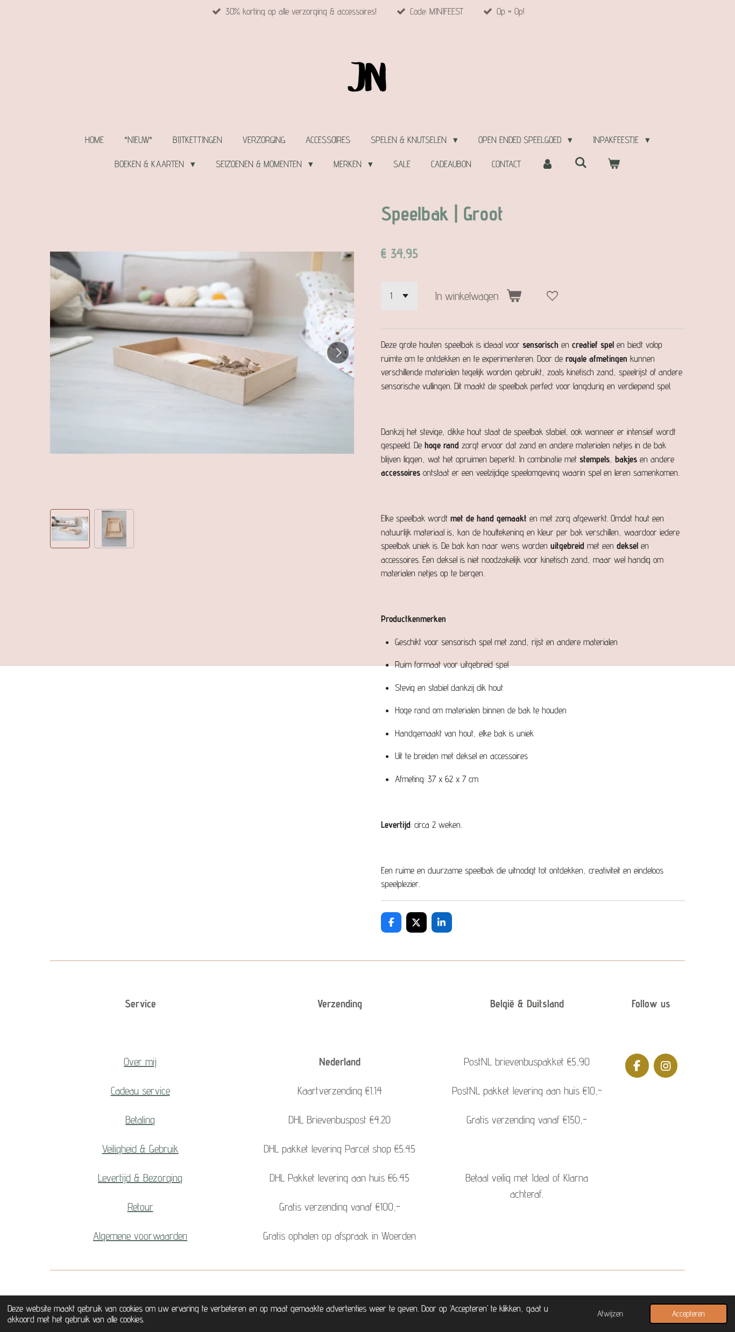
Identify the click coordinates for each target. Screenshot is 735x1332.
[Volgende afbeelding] (338, 352)
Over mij (140, 1061)
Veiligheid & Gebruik (140, 1148)
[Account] (548, 164)
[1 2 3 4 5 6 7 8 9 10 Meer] (399, 296)
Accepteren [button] (688, 1313)
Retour (140, 1206)
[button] (70, 529)
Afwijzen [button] (610, 1313)
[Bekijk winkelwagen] (614, 164)
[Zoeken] (581, 163)
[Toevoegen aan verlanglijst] (552, 296)
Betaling (140, 1119)
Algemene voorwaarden (140, 1235)
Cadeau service (140, 1090)
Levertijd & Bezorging (140, 1177)
